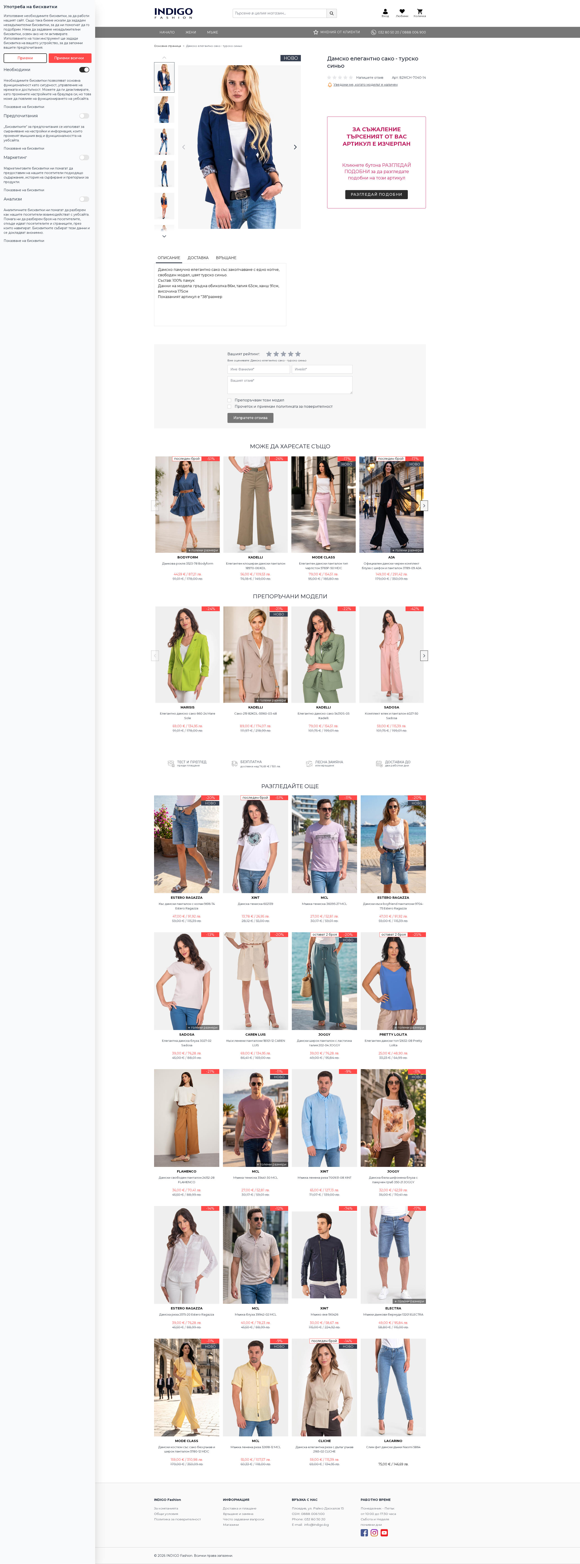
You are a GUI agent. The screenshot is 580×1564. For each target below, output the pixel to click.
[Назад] (183, 147)
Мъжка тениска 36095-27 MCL (324, 904)
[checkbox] (84, 69)
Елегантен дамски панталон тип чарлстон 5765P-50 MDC (323, 566)
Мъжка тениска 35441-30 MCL (255, 1177)
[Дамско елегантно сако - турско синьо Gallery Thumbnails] (164, 147)
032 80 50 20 (314, 1519)
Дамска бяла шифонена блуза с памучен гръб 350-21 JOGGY (393, 1180)
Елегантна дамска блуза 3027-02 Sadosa (186, 1043)
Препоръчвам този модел (259, 400)
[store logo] (173, 13)
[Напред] (295, 147)
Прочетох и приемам (284, 406)
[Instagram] (374, 1532)
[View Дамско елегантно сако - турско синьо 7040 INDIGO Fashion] (164, 77)
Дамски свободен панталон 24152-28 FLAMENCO (187, 1180)
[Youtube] (384, 1532)
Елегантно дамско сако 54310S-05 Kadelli (323, 716)
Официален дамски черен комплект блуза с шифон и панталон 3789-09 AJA (391, 566)
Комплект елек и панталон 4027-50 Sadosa (391, 716)
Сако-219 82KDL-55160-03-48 (255, 713)
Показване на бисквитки (24, 107)
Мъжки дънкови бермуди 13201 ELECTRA (393, 1314)
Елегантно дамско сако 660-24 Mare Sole (187, 716)
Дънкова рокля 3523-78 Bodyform (187, 563)
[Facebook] (364, 1532)
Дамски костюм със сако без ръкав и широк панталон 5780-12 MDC (186, 1449)
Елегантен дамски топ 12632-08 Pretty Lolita (393, 1043)
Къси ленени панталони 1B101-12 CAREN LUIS (255, 1043)
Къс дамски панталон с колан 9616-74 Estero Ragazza (187, 906)
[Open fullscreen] (239, 147)
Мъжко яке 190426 (324, 1314)
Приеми (25, 58)
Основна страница (167, 46)
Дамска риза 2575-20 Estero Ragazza (186, 1314)
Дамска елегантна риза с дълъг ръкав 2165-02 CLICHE (324, 1449)
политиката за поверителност (304, 406)
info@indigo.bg (316, 1525)
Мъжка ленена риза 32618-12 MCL (256, 1447)
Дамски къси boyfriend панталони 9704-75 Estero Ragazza (393, 906)
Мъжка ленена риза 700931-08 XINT (324, 1177)
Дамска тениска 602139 (255, 904)
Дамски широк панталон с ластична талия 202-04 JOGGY (324, 1043)
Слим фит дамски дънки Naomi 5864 (393, 1447)
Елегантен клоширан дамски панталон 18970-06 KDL (255, 566)
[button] (355, 77)
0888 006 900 (313, 1514)
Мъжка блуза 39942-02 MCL (255, 1314)
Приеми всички (69, 58)
